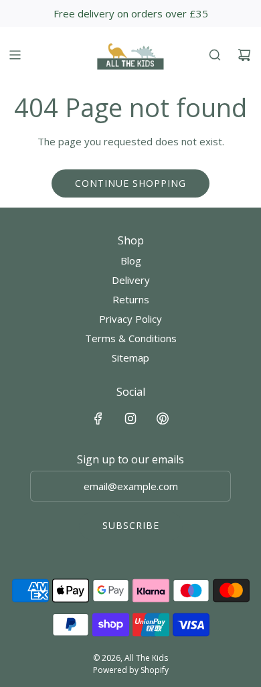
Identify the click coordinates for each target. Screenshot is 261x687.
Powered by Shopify (131, 670)
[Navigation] (14, 55)
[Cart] (244, 55)
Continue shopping (130, 183)
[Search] (215, 55)
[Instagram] (130, 418)
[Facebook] (98, 418)
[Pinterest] (162, 418)
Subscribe (130, 525)
